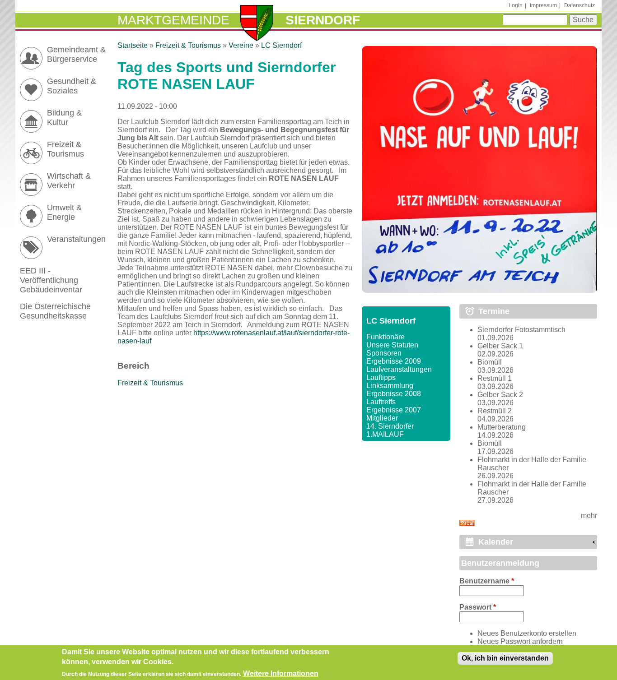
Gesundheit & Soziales (71, 86)
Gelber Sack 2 (500, 394)
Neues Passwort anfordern (520, 641)
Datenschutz (579, 5)
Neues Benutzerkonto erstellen (526, 633)
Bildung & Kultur (64, 117)
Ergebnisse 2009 (393, 361)
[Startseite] (256, 24)
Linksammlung (389, 385)
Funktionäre (385, 337)
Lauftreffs (381, 402)
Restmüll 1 (494, 378)
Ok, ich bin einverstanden (505, 658)
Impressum (543, 5)
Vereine (241, 45)
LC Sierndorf (281, 45)
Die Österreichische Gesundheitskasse (55, 311)
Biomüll (489, 362)
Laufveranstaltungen (399, 369)
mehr (589, 515)
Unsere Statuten (392, 345)
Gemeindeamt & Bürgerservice (76, 54)
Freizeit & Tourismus (188, 45)
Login (516, 5)
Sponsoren (384, 353)
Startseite (132, 45)
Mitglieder (382, 418)
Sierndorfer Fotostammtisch (521, 329)
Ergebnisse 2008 (393, 394)
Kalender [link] (495, 541)
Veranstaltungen (76, 239)
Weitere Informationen (280, 673)
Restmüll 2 (494, 411)
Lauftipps (381, 377)
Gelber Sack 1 (500, 346)
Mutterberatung (501, 427)
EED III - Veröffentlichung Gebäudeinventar (51, 280)
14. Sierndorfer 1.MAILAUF (390, 430)
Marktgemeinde (173, 20)
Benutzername (486, 581)
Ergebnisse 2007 (393, 410)
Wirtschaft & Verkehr (69, 180)
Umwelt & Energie (64, 212)
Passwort (477, 607)
